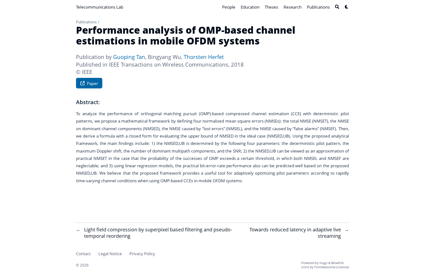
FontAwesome (324, 267)
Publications (86, 21)
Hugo (323, 263)
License (342, 267)
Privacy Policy (142, 253)
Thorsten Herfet (204, 56)
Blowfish (337, 263)
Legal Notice (110, 253)
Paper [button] (92, 83)
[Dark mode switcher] (347, 7)
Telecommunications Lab (99, 7)
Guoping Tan (129, 56)
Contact (83, 253)
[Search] (337, 7)
